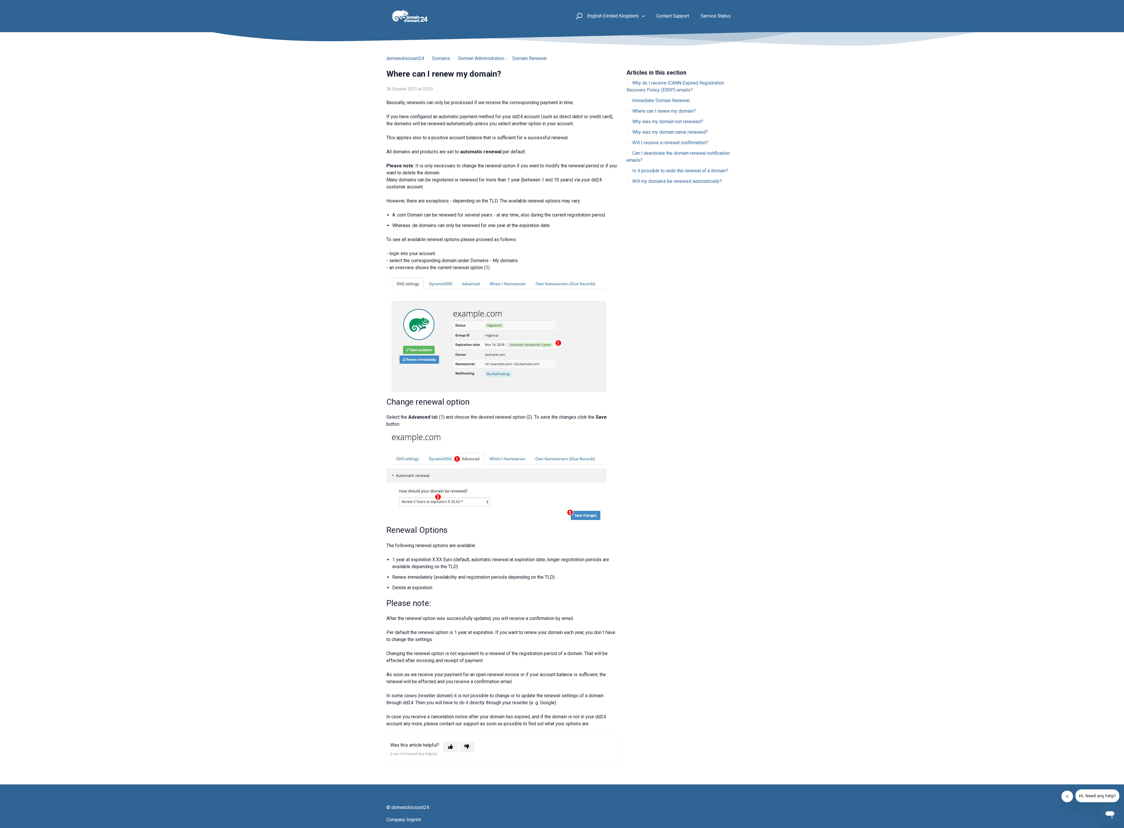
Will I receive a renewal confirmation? (670, 142)
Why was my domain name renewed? (670, 132)
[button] (578, 16)
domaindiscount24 (405, 58)
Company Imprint (403, 819)
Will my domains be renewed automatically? (677, 181)
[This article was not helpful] (466, 747)
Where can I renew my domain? (664, 111)
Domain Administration (481, 58)
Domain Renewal (529, 58)
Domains (441, 58)
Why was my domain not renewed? (667, 121)
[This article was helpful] (450, 747)
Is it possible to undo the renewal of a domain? (680, 170)
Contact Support (672, 16)
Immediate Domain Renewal (661, 100)
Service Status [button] (716, 16)
